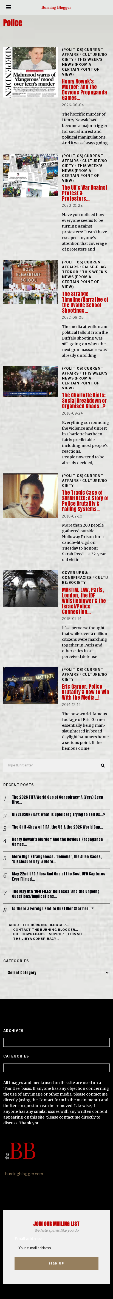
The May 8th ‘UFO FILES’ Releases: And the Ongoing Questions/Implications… (56, 894)
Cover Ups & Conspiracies (77, 575)
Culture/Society (85, 580)
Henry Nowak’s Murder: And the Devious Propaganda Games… (84, 90)
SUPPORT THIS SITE (67, 934)
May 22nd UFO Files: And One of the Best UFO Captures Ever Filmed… (58, 876)
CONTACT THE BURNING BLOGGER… (45, 930)
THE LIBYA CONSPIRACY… (36, 939)
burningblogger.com (24, 1173)
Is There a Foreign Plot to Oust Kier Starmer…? (53, 908)
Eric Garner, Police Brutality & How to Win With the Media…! (85, 692)
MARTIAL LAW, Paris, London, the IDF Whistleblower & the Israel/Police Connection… (84, 601)
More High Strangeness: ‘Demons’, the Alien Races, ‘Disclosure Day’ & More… (57, 859)
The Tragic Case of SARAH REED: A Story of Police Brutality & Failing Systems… (85, 501)
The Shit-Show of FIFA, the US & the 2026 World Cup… (57, 827)
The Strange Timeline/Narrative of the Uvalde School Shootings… (85, 302)
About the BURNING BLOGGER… (39, 925)
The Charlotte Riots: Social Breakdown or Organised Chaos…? (84, 401)
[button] (103, 765)
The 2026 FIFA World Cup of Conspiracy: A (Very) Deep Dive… (57, 800)
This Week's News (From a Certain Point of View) (82, 67)
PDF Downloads (29, 934)
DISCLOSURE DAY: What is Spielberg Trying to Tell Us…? (58, 814)
